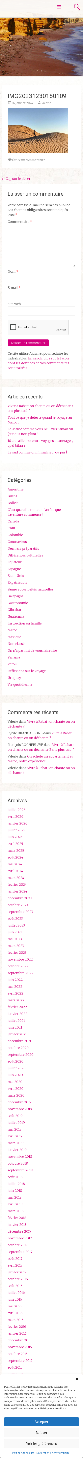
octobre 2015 (18, 1354)
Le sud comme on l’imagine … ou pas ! (37, 452)
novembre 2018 (20, 1157)
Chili (11, 528)
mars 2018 (16, 1211)
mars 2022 (16, 1000)
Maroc (12, 630)
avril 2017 (15, 1265)
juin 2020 (15, 1075)
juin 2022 (15, 980)
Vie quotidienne (20, 684)
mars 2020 (16, 1095)
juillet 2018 (16, 1184)
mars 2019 (16, 1143)
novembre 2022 (20, 959)
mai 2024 (15, 864)
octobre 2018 (18, 1163)
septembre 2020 (20, 1055)
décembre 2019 (19, 1102)
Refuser (41, 1433)
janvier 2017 (17, 1272)
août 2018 (15, 1177)
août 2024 (15, 857)
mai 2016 (15, 1306)
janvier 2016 (17, 1333)
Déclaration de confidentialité (52, 1452)
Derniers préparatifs (23, 548)
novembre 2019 (20, 1109)
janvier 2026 (17, 823)
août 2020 (15, 1061)
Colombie (15, 535)
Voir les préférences (41, 1444)
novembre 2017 (20, 1238)
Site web (14, 304)
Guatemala (16, 616)
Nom (13, 271)
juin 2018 (15, 1191)
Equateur (15, 562)
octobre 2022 (18, 966)
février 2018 (17, 1218)
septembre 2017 (20, 1252)
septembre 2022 (20, 973)
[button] (77, 1379)
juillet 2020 (17, 1068)
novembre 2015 (20, 1347)
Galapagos (16, 596)
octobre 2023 (18, 905)
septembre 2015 (20, 1361)
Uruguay (14, 678)
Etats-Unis (16, 576)
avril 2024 (15, 871)
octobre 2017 (18, 1245)
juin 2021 (15, 1027)
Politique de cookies (23, 1452)
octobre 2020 (18, 1048)
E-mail (14, 288)
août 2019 (15, 1116)
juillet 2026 (17, 810)
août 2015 (15, 1367)
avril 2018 (15, 1204)
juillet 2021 (16, 1021)
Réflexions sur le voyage (27, 671)
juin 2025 (15, 837)
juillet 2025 (16, 830)
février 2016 (17, 1327)
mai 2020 (15, 1082)
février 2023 (17, 953)
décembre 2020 (20, 1041)
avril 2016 (15, 1313)
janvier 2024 (17, 891)
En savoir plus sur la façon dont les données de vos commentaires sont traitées (38, 363)
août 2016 (15, 1286)
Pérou (12, 664)
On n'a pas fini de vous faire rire (32, 650)
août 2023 (15, 919)
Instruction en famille (25, 623)
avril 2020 (15, 1089)
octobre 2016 (18, 1279)
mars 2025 (16, 851)
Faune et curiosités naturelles (30, 589)
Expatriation (17, 582)
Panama (14, 657)
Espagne (14, 569)
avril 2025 (15, 844)
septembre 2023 (20, 912)
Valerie (46, 103)
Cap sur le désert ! (17, 179)
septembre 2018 (20, 1170)
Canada (13, 521)
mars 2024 (16, 878)
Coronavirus (17, 542)
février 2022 (17, 1007)
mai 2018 (15, 1197)
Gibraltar (14, 610)
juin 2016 (15, 1299)
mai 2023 (15, 939)
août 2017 (15, 1259)
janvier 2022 (17, 1014)
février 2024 (17, 885)
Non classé (16, 644)
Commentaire (20, 222)
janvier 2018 (17, 1225)
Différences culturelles (25, 555)
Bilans (12, 496)
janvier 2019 (17, 1150)
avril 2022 (15, 993)
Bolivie (13, 503)
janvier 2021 (17, 1034)
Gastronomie (18, 603)
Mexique (14, 637)
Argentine (16, 489)
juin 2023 (15, 932)
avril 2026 (15, 817)
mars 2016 (16, 1320)
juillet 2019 (16, 1123)
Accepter (41, 1422)
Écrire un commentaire (28, 160)
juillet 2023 (16, 925)
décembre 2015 (19, 1340)
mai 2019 (15, 1129)
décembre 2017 (19, 1231)
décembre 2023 (20, 898)
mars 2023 (16, 946)
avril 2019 (15, 1136)
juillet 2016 (16, 1293)
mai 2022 (15, 987)
